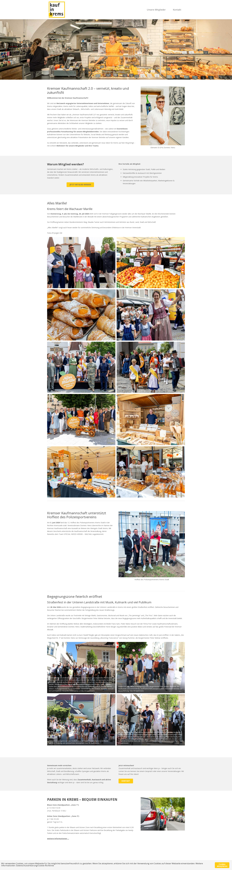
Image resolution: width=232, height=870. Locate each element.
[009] (81, 472)
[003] (81, 315)
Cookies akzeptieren (222, 865)
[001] (81, 262)
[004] (151, 315)
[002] (151, 262)
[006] (151, 367)
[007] (81, 419)
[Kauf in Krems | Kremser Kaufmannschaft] (56, 9)
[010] (151, 472)
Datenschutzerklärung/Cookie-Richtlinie (35, 865)
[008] (151, 419)
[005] (81, 367)
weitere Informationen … (58, 838)
